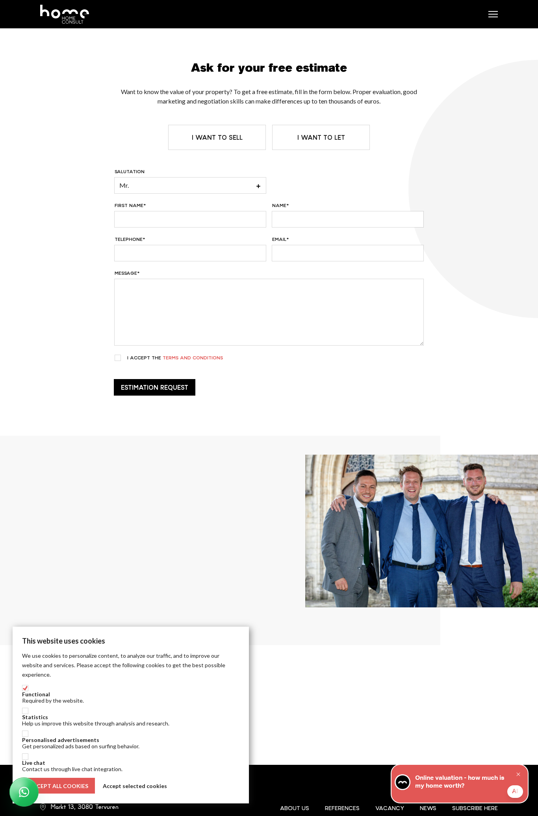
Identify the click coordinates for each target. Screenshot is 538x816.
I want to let (321, 137)
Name (279, 205)
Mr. (124, 185)
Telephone (129, 239)
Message (126, 273)
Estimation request (154, 387)
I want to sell (217, 137)
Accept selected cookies (135, 786)
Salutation (130, 171)
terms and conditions (193, 358)
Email (279, 239)
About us (294, 808)
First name (129, 205)
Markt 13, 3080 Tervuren (84, 807)
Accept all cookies (58, 786)
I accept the (175, 358)
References (342, 808)
